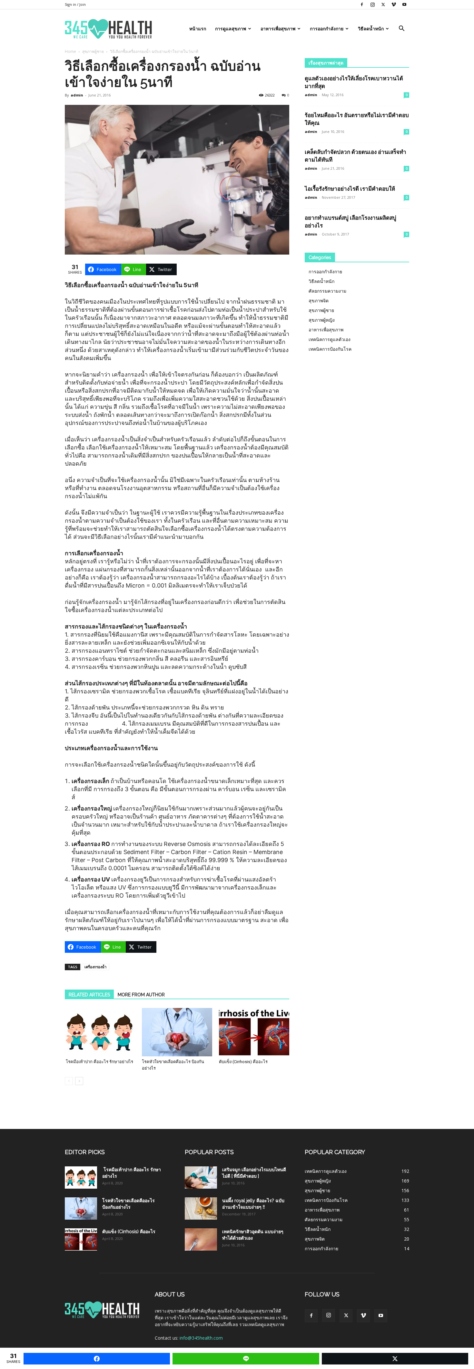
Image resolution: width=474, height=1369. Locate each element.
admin (77, 95)
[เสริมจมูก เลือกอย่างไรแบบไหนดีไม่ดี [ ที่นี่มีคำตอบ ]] (201, 1177)
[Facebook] (362, 4)
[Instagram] (372, 4)
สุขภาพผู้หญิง (322, 320)
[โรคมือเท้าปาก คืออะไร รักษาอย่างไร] (100, 1032)
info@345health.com (201, 1338)
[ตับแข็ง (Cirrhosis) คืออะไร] (254, 1032)
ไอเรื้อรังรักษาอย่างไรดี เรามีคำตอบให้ (350, 189)
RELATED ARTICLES (89, 994)
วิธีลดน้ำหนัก (371, 28)
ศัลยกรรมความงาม (327, 291)
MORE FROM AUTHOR (141, 994)
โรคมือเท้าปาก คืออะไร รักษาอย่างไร (99, 1061)
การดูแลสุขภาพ (230, 28)
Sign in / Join (75, 4)
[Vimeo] (394, 4)
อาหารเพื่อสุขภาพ (278, 28)
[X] (383, 4)
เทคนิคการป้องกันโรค (330, 349)
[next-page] (79, 1081)
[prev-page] (69, 1081)
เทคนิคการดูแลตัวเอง (330, 339)
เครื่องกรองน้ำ (95, 966)
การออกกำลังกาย (326, 28)
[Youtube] (404, 4)
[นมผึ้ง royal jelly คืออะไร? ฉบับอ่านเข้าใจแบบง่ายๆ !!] (201, 1208)
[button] (401, 29)
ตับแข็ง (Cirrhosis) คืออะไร (243, 1061)
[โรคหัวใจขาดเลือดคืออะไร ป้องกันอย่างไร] (177, 1032)
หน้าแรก (197, 28)
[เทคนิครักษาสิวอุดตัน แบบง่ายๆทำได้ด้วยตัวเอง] (201, 1239)
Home (70, 51)
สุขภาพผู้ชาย (93, 51)
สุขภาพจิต (319, 300)
